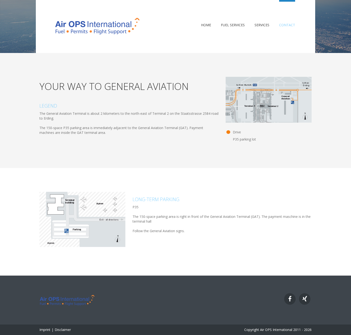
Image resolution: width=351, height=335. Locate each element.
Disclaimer (63, 329)
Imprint (44, 329)
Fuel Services (233, 25)
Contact (287, 25)
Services (262, 25)
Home (206, 25)
